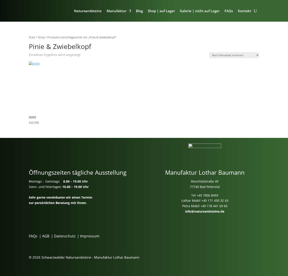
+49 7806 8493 (207, 195)
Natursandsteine (88, 11)
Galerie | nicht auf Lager (200, 11)
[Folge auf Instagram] (210, 233)
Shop (41, 37)
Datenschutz (64, 236)
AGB (45, 236)
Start (32, 37)
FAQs (229, 11)
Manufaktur (116, 11)
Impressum (89, 236)
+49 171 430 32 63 (214, 200)
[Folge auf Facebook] (193, 233)
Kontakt (244, 11)
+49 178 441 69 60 (213, 206)
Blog (139, 11)
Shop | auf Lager (161, 11)
